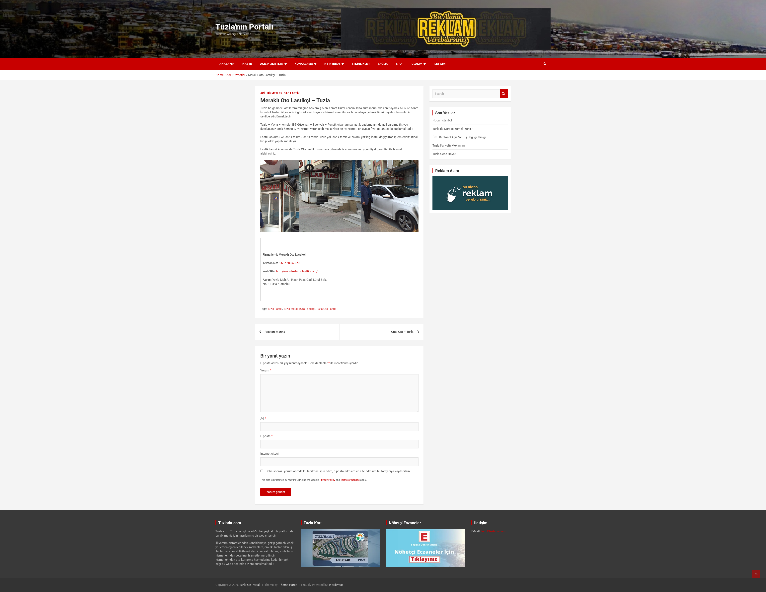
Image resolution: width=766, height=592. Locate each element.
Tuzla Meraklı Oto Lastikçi (299, 308)
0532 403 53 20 (289, 263)
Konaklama (304, 64)
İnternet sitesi (269, 453)
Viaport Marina (275, 332)
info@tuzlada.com (493, 531)
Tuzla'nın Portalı (244, 27)
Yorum (265, 370)
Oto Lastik (292, 93)
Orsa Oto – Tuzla (402, 332)
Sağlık (383, 64)
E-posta (266, 436)
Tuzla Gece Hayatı (444, 154)
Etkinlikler (361, 64)
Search (504, 93)
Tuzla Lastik (275, 308)
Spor (400, 64)
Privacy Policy (327, 479)
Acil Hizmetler (271, 64)
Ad (263, 418)
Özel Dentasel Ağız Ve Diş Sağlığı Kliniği (459, 137)
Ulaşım (417, 64)
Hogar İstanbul (442, 120)
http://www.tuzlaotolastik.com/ (297, 271)
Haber (247, 64)
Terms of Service (350, 479)
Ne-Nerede (332, 64)
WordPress (336, 585)
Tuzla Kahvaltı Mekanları (448, 145)
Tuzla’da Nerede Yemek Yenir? (452, 129)
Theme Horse (288, 585)
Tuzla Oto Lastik (326, 308)
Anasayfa (226, 64)
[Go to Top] (756, 574)
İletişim (439, 64)
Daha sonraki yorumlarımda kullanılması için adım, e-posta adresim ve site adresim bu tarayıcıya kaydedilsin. (338, 471)
